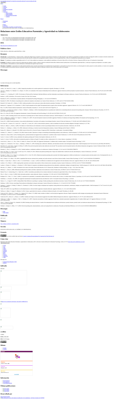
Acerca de (5, 11)
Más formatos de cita (5, 243)
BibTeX (5, 263)
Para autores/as (6, 381)
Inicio (4, 24)
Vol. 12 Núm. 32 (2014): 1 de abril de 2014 (12, 26)
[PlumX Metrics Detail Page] (17, 357)
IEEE (4, 252)
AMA (4, 257)
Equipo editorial (9, 14)
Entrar (4, 22)
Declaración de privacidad (11, 15)
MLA (4, 253)
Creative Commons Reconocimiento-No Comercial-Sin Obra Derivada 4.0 (38, 236)
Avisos (4, 8)
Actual (4, 5)
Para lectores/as (6, 380)
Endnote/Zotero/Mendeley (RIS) (10, 261)
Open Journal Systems (5, 396)
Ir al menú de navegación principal (18, 1)
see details (16, 374)
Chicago (5, 250)
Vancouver (5, 256)
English (4, 348)
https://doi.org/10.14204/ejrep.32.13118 (9, 45)
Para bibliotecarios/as (7, 383)
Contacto (8, 16)
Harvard (5, 251)
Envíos (4, 10)
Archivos (5, 7)
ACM (4, 245)
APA (4, 247)
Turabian (5, 254)
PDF (4, 211)
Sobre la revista (9, 13)
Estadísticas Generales (7, 9)
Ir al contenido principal (5, 1)
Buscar (2, 18)
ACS (4, 246)
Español (5, 349)
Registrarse (5, 21)
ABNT (4, 249)
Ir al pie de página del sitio (30, 1)
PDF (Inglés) (6, 212)
